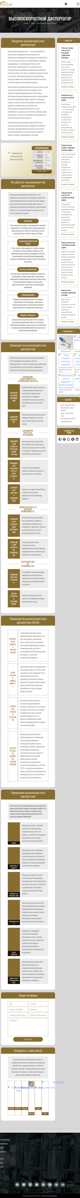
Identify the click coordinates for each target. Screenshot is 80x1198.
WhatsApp (11, 1108)
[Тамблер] (49, 1184)
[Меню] (78, 4)
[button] (71, 4)
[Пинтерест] (43, 1184)
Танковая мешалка (66, 351)
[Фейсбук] (17, 1184)
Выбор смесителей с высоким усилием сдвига (68, 245)
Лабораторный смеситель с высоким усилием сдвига (67, 196)
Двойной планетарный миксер (65, 370)
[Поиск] (66, 4)
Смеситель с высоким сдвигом (65, 391)
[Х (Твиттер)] (23, 1184)
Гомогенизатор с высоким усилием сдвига (67, 97)
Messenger (31, 1113)
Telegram (24, 1108)
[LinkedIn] (30, 1184)
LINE (45, 1113)
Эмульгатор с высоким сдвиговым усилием (68, 292)
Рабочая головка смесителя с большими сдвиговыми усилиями (67, 53)
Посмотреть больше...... (68, 87)
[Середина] (56, 1184)
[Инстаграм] (36, 1184)
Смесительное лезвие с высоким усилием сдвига (67, 147)
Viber (38, 1108)
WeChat (18, 1108)
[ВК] (62, 1184)
